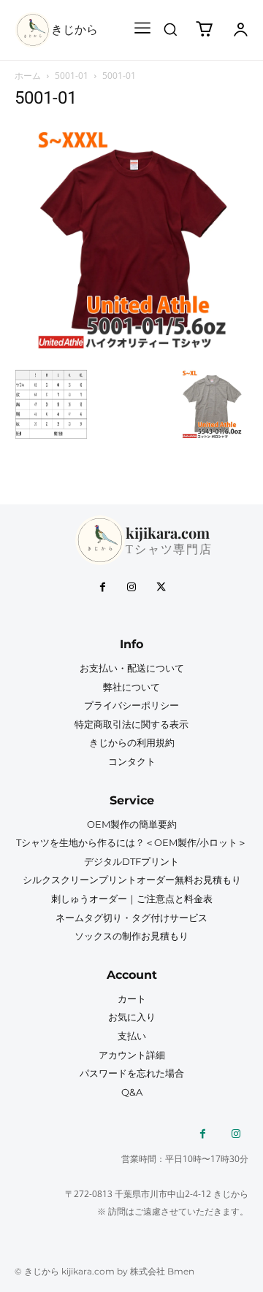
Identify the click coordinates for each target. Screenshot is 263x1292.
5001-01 (71, 75)
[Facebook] (102, 587)
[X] (160, 587)
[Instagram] (131, 587)
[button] (170, 29)
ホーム (28, 75)
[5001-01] (131, 353)
